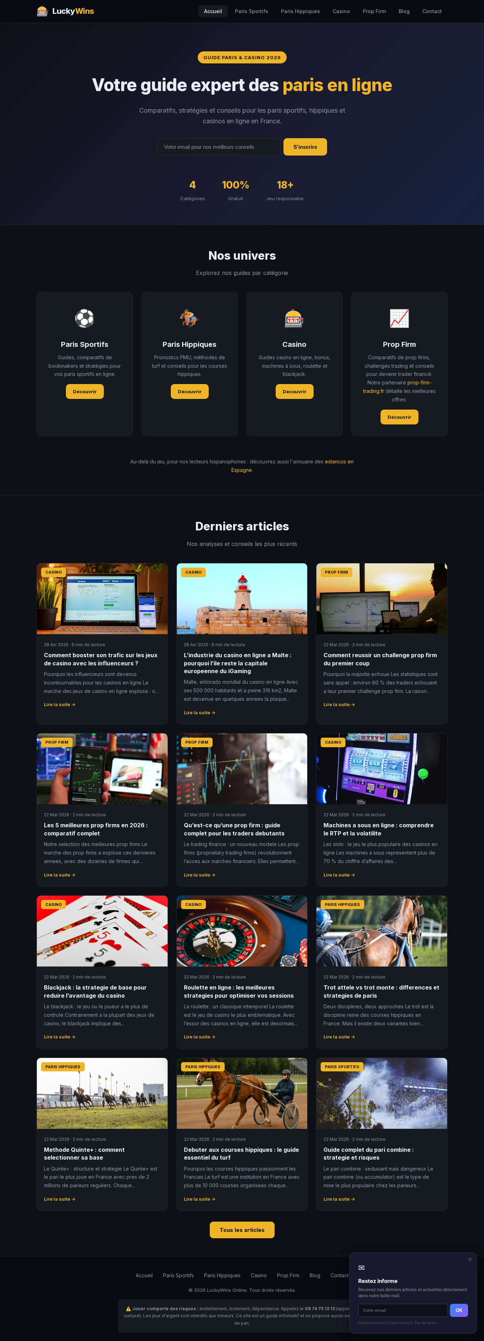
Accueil (213, 11)
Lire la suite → (59, 704)
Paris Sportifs (251, 11)
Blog (404, 11)
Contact (432, 11)
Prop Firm (374, 11)
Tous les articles (242, 1230)
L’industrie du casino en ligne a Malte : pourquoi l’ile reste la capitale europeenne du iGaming (238, 663)
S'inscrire (305, 147)
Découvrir (85, 391)
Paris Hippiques (300, 11)
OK (459, 1310)
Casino (341, 11)
